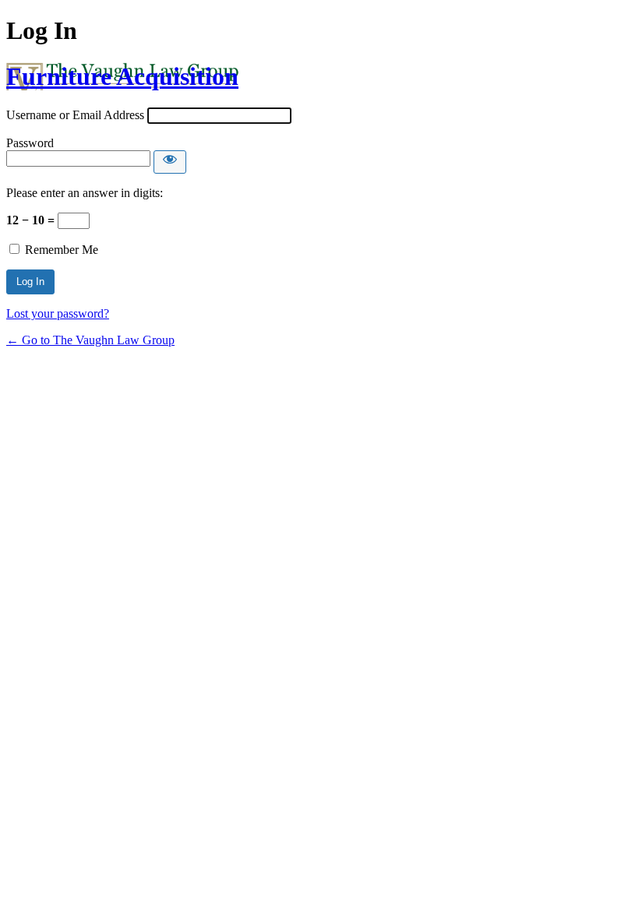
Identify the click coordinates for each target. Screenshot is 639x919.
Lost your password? (57, 313)
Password (30, 143)
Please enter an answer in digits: (84, 192)
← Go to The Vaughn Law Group (90, 340)
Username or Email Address (75, 114)
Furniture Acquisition (122, 76)
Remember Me (61, 249)
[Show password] (170, 162)
